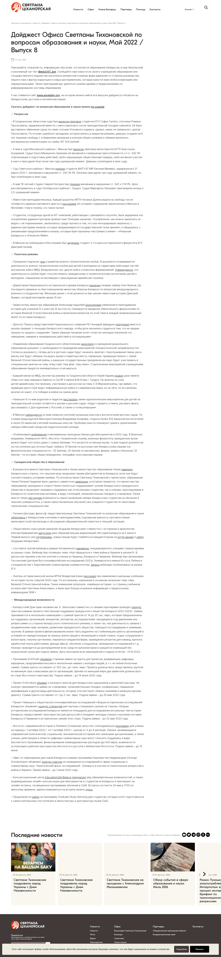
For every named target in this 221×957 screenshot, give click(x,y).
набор (35, 796)
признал (60, 168)
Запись (95, 564)
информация (39, 434)
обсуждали (35, 497)
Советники (119, 938)
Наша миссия (120, 942)
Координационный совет (164, 934)
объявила (46, 659)
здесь (89, 789)
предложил (122, 324)
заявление (81, 481)
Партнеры (126, 9)
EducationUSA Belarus (58, 777)
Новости (78, 9)
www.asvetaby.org (48, 95)
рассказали (70, 399)
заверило (127, 469)
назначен (95, 285)
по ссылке (97, 106)
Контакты (155, 9)
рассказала (69, 203)
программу (122, 725)
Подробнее (181, 949)
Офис (91, 9)
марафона (83, 548)
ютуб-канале (126, 536)
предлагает (79, 777)
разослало (87, 343)
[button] (204, 874)
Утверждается (124, 269)
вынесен (78, 149)
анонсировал (93, 304)
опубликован (44, 536)
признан (75, 184)
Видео (93, 938)
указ (42, 261)
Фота (92, 934)
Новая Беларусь (107, 9)
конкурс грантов (52, 761)
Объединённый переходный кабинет (169, 931)
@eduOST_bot (47, 71)
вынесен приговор (70, 121)
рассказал (90, 576)
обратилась (18, 517)
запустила (44, 532)
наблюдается (33, 414)
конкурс (136, 607)
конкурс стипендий (50, 706)
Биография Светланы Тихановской (130, 931)
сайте (140, 536)
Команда (118, 934)
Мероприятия (96, 942)
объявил (42, 682)
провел (118, 375)
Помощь (140, 9)
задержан (73, 242)
